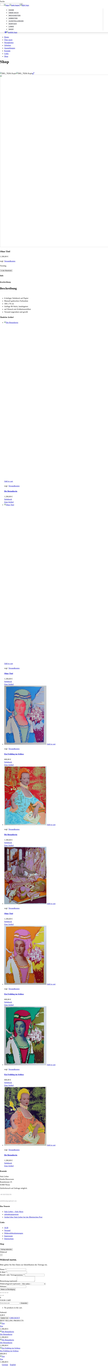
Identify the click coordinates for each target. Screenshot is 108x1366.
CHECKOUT (14, 1318)
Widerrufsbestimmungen (13, 1233)
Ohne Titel (8, 673)
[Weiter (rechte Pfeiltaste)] (3, 1295)
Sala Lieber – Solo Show (13, 1212)
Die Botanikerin (10, 491)
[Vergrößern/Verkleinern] (1, 1292)
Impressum (8, 1236)
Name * (3, 1269)
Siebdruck (8, 499)
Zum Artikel (9, 502)
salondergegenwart (11, 1214)
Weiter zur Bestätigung (8, 1289)
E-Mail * (3, 1272)
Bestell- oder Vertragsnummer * (12, 1275)
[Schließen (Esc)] (7, 1292)
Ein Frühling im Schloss (14, 754)
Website (3, 1286)
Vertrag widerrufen (6, 1249)
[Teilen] (5, 1292)
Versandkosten (9, 261)
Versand (7, 1230)
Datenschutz (9, 1239)
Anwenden (24, 1303)
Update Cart (4, 1318)
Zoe (1, 1326)
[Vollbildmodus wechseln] (3, 1292)
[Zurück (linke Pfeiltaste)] (1, 1295)
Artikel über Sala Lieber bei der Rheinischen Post (23, 1217)
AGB (6, 1228)
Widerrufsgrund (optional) (10, 1284)
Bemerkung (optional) (8, 1281)
